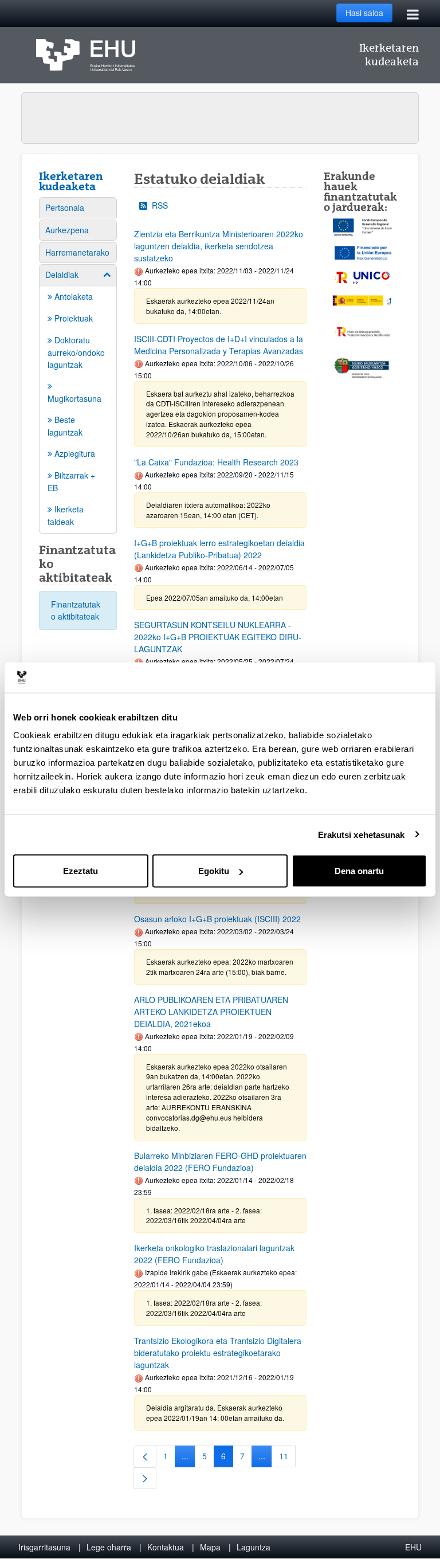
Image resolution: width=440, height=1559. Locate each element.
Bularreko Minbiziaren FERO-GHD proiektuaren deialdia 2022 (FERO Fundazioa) (220, 1161)
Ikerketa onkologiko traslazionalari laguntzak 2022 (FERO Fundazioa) (214, 1254)
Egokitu (213, 871)
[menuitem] (78, 207)
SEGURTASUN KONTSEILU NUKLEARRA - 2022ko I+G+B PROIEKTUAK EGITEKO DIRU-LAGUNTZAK (217, 637)
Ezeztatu (80, 871)
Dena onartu (359, 871)
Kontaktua (165, 1547)
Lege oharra (109, 1547)
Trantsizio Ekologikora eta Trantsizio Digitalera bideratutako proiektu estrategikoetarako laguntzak (217, 1352)
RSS (160, 205)
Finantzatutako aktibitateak (75, 610)
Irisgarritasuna (44, 1547)
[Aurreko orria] (144, 1456)
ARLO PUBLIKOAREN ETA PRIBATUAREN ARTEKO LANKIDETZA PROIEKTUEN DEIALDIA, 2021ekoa (211, 1011)
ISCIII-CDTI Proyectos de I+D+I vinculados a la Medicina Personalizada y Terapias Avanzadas (218, 345)
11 (287, 1458)
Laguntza (253, 1547)
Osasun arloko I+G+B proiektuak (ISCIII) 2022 (217, 919)
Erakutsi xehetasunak (361, 834)
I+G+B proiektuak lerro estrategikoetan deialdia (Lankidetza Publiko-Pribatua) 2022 (219, 549)
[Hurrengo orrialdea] (144, 1478)
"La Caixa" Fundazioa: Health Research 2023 (216, 462)
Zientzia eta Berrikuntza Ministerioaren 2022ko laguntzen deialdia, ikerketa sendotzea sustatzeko (218, 246)
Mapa (210, 1547)
